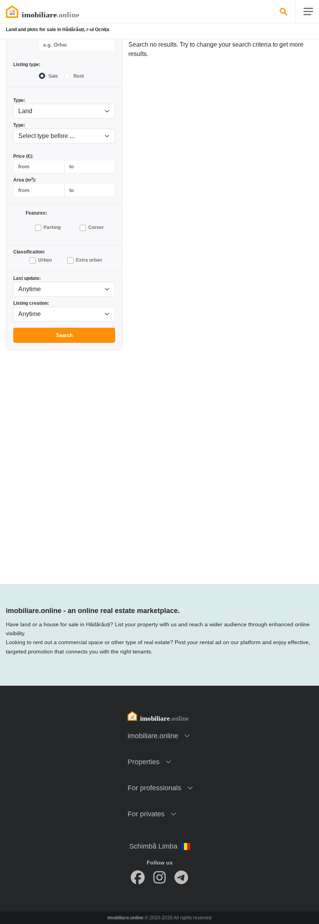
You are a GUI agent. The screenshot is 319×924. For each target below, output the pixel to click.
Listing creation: (31, 303)
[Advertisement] (64, 405)
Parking (52, 227)
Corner (96, 227)
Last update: (27, 278)
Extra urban (89, 260)
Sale (53, 76)
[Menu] (308, 12)
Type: (19, 100)
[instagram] (159, 877)
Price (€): (23, 156)
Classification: (29, 252)
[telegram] (181, 877)
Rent (79, 76)
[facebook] (138, 877)
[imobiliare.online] (53, 11)
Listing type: (26, 64)
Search (64, 335)
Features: (36, 213)
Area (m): (24, 180)
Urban (45, 260)
